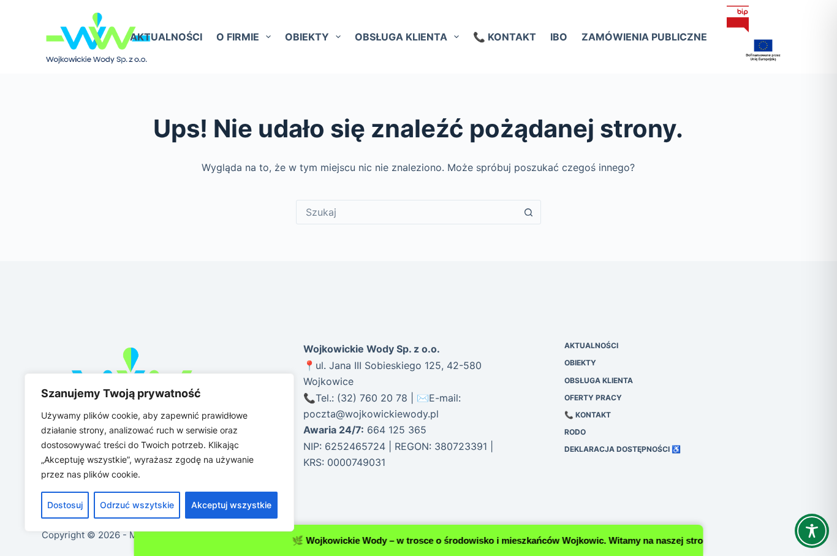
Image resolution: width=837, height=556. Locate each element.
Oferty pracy (593, 397)
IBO (558, 37)
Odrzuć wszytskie (137, 505)
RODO (575, 431)
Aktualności (166, 37)
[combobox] (407, 212)
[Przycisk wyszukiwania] (528, 212)
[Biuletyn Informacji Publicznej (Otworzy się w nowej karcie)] (738, 19)
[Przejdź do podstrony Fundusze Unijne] (755, 51)
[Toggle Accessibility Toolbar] (812, 531)
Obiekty (307, 37)
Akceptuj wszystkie (231, 505)
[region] (159, 452)
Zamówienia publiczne (644, 37)
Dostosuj (65, 505)
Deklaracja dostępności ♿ (622, 449)
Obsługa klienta (401, 37)
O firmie (237, 37)
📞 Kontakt (504, 37)
